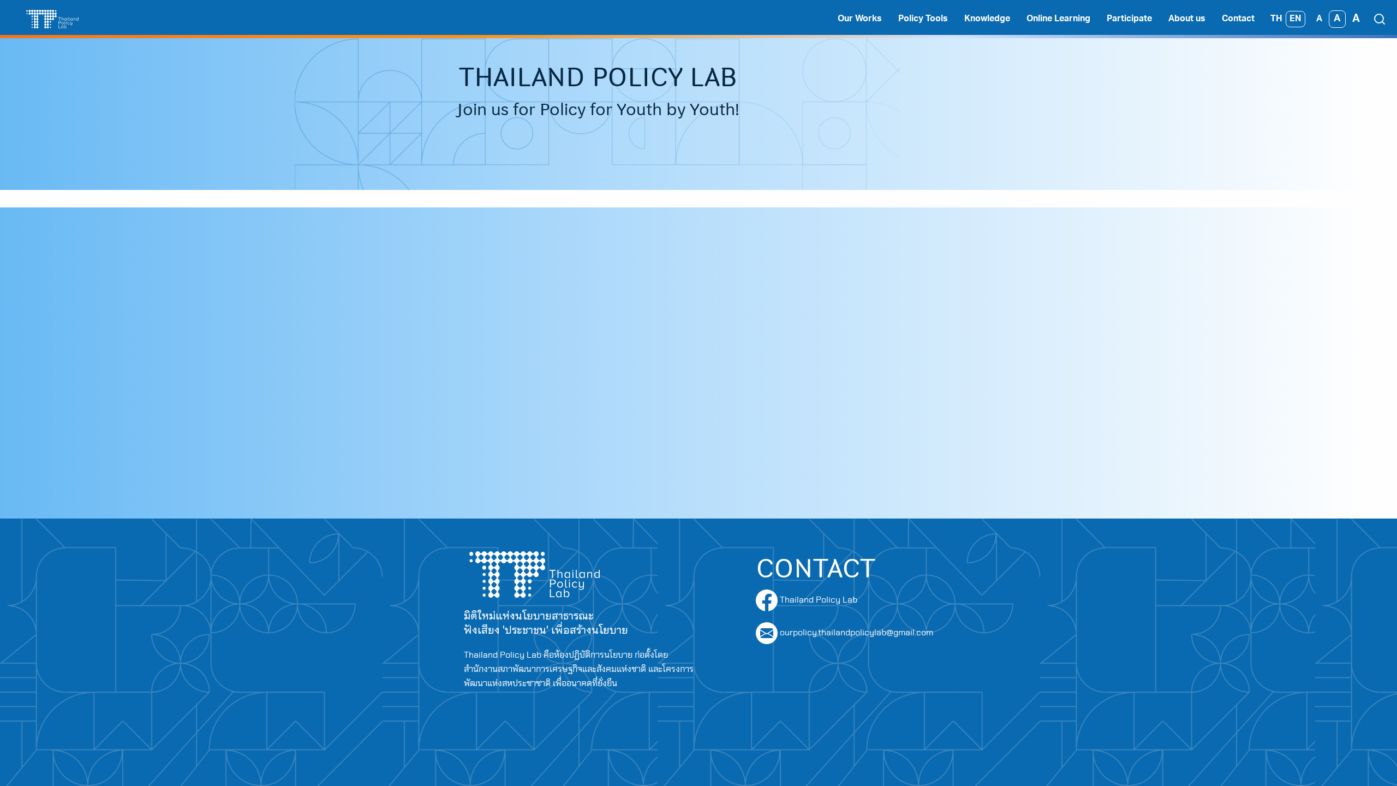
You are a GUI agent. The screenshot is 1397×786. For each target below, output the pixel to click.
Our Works (860, 19)
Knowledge (987, 19)
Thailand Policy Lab (817, 600)
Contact (1238, 19)
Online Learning (1058, 19)
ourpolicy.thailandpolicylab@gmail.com (856, 632)
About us (1186, 19)
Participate (1129, 19)
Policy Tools (923, 19)
